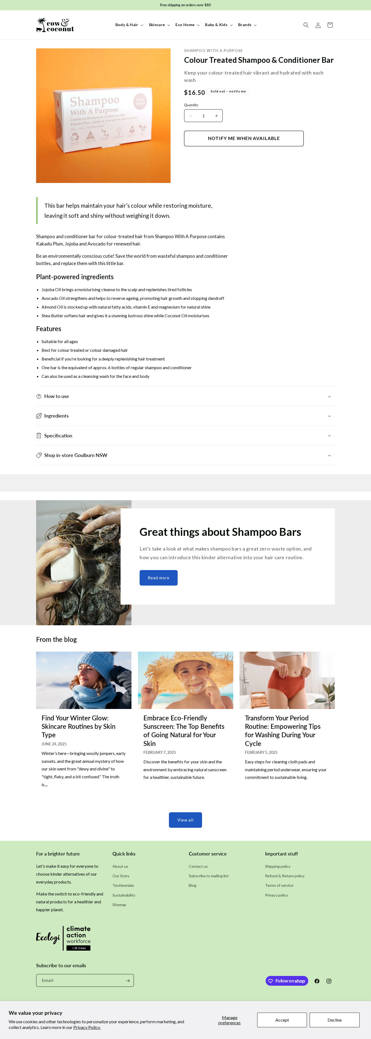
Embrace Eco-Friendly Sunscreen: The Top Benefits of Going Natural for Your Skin (183, 730)
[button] (129, 24)
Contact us (198, 866)
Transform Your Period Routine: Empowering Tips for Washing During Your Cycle (282, 730)
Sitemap (119, 904)
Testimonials (123, 885)
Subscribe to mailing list (209, 876)
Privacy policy (276, 895)
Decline (335, 1019)
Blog (192, 885)
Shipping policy (277, 866)
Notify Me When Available (244, 138)
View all (185, 819)
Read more (158, 577)
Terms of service (279, 885)
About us (120, 866)
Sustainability (123, 895)
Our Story (120, 876)
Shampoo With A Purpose (213, 50)
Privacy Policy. (86, 1027)
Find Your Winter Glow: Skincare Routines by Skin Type (78, 726)
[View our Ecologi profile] (63, 940)
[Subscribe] (128, 980)
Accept (282, 1019)
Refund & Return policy (284, 876)
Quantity (191, 105)
